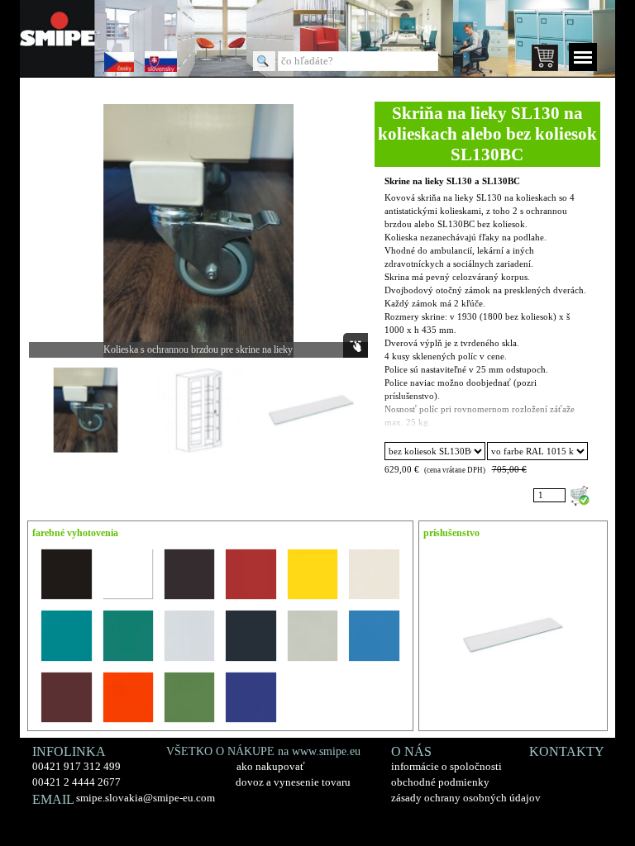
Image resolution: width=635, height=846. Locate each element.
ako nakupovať (270, 766)
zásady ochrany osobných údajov (466, 797)
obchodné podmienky (440, 782)
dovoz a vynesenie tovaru (293, 782)
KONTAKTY (566, 751)
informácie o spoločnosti (446, 766)
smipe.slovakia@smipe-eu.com (145, 797)
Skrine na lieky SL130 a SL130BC (452, 181)
